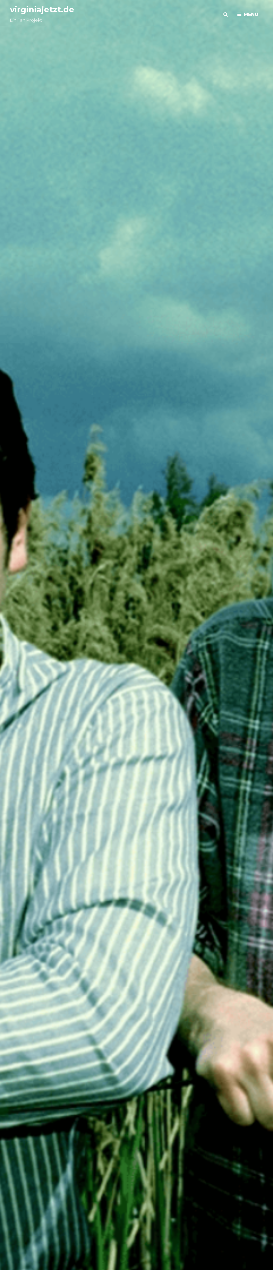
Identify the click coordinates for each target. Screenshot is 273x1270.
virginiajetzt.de (42, 9)
